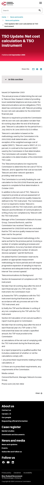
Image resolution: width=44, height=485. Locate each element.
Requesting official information (15, 421)
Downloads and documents (13, 434)
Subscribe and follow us (12, 452)
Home (4, 17)
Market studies (8, 431)
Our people (6, 417)
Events (5, 448)
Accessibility (27, 473)
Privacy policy (6, 473)
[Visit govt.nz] (22, 477)
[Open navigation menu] (40, 3)
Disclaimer (17, 473)
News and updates (12, 20)
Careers (6, 414)
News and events (16, 17)
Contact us (6, 410)
